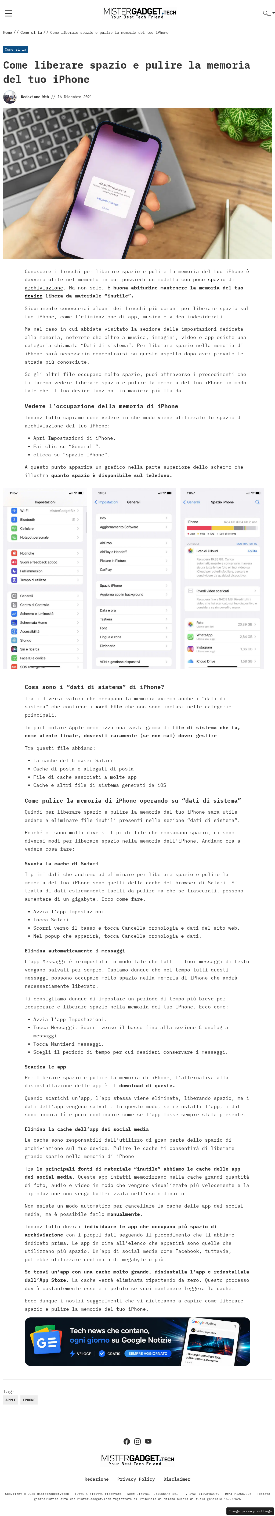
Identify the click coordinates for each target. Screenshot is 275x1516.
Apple (10, 1400)
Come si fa (15, 49)
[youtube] (148, 1441)
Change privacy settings (250, 1511)
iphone (29, 1400)
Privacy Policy (136, 1479)
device (33, 296)
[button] (269, 13)
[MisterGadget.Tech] (139, 13)
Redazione (97, 1479)
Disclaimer (177, 1479)
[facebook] (127, 1441)
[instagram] (137, 1441)
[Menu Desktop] (8, 13)
